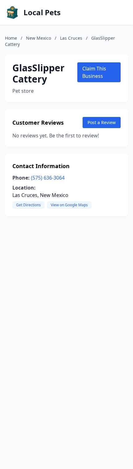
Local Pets (42, 12)
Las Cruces (71, 38)
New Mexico (38, 38)
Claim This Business (94, 72)
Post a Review (102, 122)
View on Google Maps (69, 205)
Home (11, 38)
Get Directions (28, 205)
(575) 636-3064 (48, 177)
